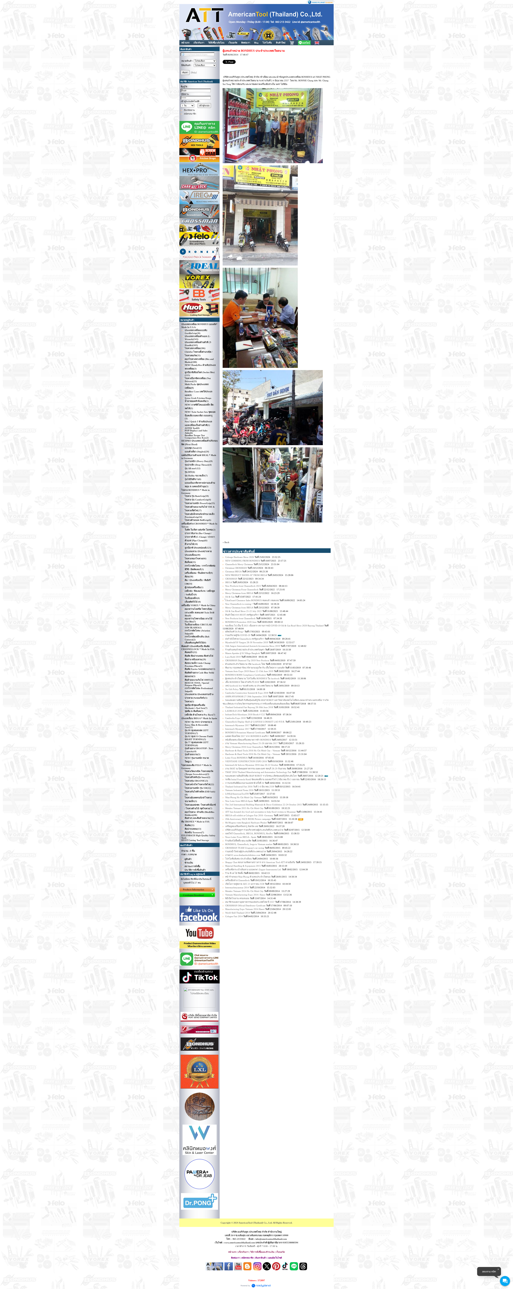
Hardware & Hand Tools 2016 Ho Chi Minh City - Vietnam (252, 750)
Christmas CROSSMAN (236, 568)
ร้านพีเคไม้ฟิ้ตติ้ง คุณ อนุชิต (238, 840)
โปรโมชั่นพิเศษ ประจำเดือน (238, 858)
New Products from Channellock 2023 (243, 586)
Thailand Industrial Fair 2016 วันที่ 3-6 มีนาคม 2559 (249, 786)
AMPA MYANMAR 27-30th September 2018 (246, 696)
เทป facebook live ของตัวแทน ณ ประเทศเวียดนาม (249, 685)
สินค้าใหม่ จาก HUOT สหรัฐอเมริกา (242, 615)
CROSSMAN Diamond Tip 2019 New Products (247, 660)
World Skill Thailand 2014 (237, 913)
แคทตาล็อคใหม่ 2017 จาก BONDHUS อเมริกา (247, 736)
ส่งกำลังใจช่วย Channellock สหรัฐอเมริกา (244, 639)
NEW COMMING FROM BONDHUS (242, 560)
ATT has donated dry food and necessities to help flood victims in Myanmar (260, 812)
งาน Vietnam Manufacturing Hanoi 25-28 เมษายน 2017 (251, 743)
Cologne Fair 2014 (234, 916)
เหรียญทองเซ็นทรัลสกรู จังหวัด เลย (241, 826)
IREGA (228, 582)
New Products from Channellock (240, 618)
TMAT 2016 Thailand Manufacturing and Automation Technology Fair (258, 772)
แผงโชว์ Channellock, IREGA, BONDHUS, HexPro (249, 833)
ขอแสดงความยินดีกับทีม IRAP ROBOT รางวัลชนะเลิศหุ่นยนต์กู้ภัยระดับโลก (261, 776)
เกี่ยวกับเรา (199, 42)
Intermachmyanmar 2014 (237, 887)
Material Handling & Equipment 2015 (243, 866)
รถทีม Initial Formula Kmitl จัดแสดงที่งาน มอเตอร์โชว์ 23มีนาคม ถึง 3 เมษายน (262, 779)
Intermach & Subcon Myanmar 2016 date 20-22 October (251, 765)
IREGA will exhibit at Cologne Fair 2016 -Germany (249, 815)
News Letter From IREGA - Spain (240, 837)
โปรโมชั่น (267, 42)
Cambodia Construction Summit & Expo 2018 (246, 693)
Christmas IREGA (233, 571)
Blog (256, 42)
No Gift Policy (232, 689)
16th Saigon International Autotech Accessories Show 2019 (252, 646)
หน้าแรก (185, 42)
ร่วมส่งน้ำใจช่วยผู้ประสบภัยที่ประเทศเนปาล (245, 851)
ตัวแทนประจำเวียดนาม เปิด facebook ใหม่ (245, 664)
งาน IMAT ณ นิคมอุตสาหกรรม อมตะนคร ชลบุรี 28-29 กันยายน (255, 768)
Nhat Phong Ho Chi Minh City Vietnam (243, 797)
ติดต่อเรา (245, 42)
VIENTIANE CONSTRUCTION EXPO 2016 (246, 761)
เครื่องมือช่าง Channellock (237, 880)
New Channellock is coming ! (239, 604)
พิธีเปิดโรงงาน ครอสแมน (237, 898)
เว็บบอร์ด (232, 42)
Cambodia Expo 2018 (235, 718)
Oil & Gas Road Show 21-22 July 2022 (243, 611)
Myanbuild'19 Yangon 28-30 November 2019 (246, 642)
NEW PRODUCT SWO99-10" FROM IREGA (246, 575)
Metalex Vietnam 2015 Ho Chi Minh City (244, 808)
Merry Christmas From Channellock (242, 589)
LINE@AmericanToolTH (237, 794)
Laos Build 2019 (233, 657)
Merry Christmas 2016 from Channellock (244, 747)
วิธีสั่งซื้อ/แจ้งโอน (216, 42)
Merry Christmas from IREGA (239, 593)
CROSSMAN (231, 579)
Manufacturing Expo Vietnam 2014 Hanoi (245, 909)
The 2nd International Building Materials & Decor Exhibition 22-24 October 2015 (263, 804)
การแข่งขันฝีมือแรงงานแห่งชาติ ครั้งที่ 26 (244, 783)
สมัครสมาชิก (190, 114)
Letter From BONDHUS (236, 758)
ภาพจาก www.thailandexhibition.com (242, 855)
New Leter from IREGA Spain (239, 801)
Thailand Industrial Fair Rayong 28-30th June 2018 (249, 707)
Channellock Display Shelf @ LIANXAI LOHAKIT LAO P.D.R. (255, 721)
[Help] (194, 72)
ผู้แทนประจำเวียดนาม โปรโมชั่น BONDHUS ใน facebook (252, 678)
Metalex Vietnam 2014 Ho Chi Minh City (244, 891)
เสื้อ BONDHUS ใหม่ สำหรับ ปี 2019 (242, 682)
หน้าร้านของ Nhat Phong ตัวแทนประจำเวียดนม (248, 876)
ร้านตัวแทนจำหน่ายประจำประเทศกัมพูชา (245, 649)
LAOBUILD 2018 (233, 711)
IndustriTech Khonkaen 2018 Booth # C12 (245, 714)
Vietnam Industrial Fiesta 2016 (239, 790)
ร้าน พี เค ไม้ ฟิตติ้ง (234, 873)
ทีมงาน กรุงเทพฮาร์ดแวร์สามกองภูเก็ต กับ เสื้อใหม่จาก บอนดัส (255, 667)
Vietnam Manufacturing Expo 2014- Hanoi (245, 895)
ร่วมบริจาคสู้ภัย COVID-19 (238, 635)
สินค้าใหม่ (280, 42)
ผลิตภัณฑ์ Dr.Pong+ (234, 631)
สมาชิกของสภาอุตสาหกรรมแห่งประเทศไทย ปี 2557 (250, 902)
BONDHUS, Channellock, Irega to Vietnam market (248, 844)
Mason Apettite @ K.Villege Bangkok (242, 653)
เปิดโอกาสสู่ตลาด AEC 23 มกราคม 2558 (244, 884)
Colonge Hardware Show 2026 (239, 557)
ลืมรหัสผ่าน (189, 110)
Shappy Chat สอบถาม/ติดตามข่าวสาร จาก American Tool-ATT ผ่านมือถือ (260, 862)
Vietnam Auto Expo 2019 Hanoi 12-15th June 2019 (249, 671)
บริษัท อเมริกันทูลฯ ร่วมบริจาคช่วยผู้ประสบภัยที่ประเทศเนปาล (254, 830)
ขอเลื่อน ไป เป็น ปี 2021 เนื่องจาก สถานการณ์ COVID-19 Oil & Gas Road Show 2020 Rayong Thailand (274, 625)
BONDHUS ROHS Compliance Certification (245, 675)
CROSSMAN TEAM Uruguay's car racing (244, 848)
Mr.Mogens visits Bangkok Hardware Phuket (246, 822)
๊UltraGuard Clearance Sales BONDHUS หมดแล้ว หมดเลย (252, 600)
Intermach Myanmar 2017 (237, 725)
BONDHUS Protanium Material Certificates (245, 732)
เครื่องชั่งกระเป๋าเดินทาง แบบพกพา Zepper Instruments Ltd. (253, 869)
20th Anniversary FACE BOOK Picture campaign (248, 819)
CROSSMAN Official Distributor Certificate (245, 905)
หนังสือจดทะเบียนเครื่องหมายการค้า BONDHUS (248, 740)
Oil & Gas (229, 597)
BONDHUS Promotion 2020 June (240, 622)
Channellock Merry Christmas (239, 564)
